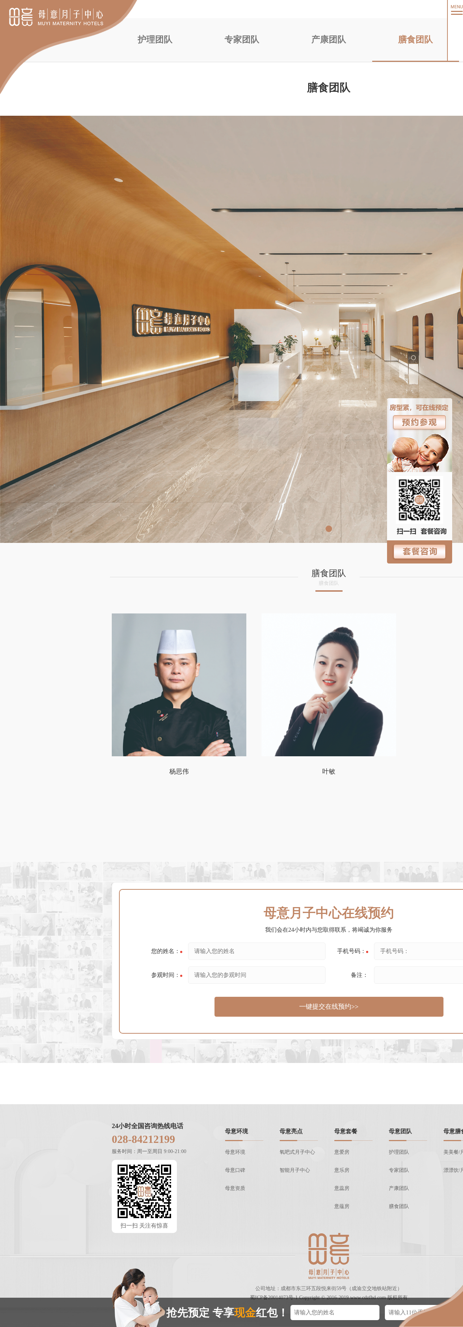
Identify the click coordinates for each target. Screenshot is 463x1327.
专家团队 (242, 39)
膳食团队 (415, 39)
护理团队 (155, 39)
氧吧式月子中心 (297, 1152)
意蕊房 (341, 1188)
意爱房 (341, 1152)
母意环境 (235, 1152)
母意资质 (235, 1188)
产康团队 (328, 39)
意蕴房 (341, 1206)
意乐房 (341, 1170)
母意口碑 (235, 1170)
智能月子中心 (295, 1170)
